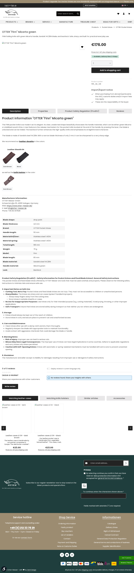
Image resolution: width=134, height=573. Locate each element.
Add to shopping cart (110, 70)
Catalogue (111, 523)
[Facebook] (62, 555)
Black (19, 167)
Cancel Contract (112, 535)
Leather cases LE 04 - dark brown (17, 437)
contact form (26, 537)
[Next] (130, 428)
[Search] (78, 13)
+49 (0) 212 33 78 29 (22, 528)
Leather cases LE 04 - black (49, 436)
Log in (7, 5)
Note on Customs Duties (67, 546)
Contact (67, 538)
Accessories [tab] (119, 398)
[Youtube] (67, 555)
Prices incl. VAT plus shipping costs (103, 52)
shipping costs (87, 570)
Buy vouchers (67, 531)
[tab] (15, 111)
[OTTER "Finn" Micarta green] (44, 64)
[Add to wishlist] (82, 46)
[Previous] (3, 428)
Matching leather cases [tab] (20, 398)
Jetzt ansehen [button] (90, 5)
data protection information (105, 476)
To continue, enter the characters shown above (103, 491)
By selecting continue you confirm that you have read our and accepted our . (106, 475)
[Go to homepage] (11, 13)
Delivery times (112, 527)
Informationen (111, 517)
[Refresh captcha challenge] (84, 485)
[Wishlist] (118, 13)
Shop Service (67, 517)
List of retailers (67, 535)
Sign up (13, 5)
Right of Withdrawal (112, 531)
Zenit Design (31, 570)
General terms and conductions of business (112, 542)
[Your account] (123, 13)
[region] (44, 64)
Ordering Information (67, 523)
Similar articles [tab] (91, 398)
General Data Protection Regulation (111, 538)
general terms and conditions (110, 478)
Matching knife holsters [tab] (58, 398)
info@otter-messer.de (17, 208)
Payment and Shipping (67, 542)
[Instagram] (72, 555)
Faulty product (67, 527)
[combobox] (66, 13)
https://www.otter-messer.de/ (19, 206)
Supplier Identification (112, 546)
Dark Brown (7, 167)
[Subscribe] (125, 463)
